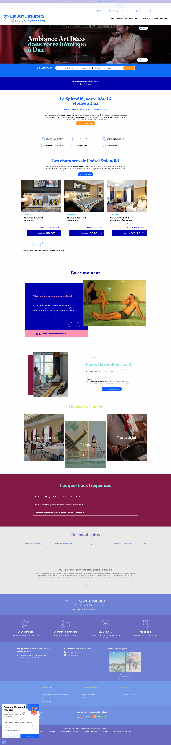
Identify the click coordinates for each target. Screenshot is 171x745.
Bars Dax (116, 549)
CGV (41, 731)
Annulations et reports (89, 694)
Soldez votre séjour (88, 697)
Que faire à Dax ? (125, 543)
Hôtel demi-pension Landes (42, 549)
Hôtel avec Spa (66, 543)
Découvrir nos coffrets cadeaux (54, 315)
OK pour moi (30, 736)
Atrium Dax (117, 547)
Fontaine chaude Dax (90, 548)
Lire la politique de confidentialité (12, 730)
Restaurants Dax (134, 547)
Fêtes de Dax (124, 549)
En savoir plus (85, 174)
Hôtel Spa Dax (63, 549)
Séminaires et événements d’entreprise (55, 694)
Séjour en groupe (48, 691)
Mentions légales (91, 731)
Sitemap (105, 731)
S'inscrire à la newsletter (30, 662)
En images (143, 60)
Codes (110, 68)
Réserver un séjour (85, 123)
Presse (44, 697)
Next (59, 196)
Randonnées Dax (134, 549)
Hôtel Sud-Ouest (39, 547)
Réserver (129, 68)
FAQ (122, 691)
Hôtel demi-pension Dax (32, 551)
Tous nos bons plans (112, 389)
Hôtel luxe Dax (44, 551)
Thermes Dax (71, 549)
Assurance (85, 691)
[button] (4, 742)
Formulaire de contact (128, 694)
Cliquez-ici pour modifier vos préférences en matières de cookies (85, 728)
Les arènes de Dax (103, 548)
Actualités (143, 28)
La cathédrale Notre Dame (92, 550)
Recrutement (46, 701)
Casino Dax (125, 547)
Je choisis (11, 736)
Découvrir (125, 676)
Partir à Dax (35, 543)
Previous (23, 196)
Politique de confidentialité (70, 731)
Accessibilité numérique (122, 731)
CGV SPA (52, 731)
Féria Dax (90, 552)
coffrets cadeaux (104, 1)
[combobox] (86, 68)
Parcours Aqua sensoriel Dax (63, 547)
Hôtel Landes (29, 547)
